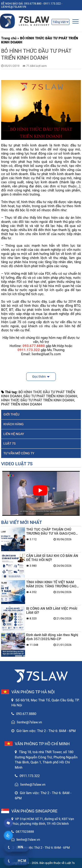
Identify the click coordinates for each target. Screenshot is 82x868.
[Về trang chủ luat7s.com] (41, 21)
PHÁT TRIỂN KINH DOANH (21, 404)
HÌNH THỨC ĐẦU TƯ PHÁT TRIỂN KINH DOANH (37, 400)
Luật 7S (9, 443)
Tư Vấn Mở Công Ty (18, 453)
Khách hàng (13, 424)
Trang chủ (8, 38)
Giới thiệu (11, 414)
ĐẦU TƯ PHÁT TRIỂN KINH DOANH (50, 396)
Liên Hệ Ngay (13, 434)
